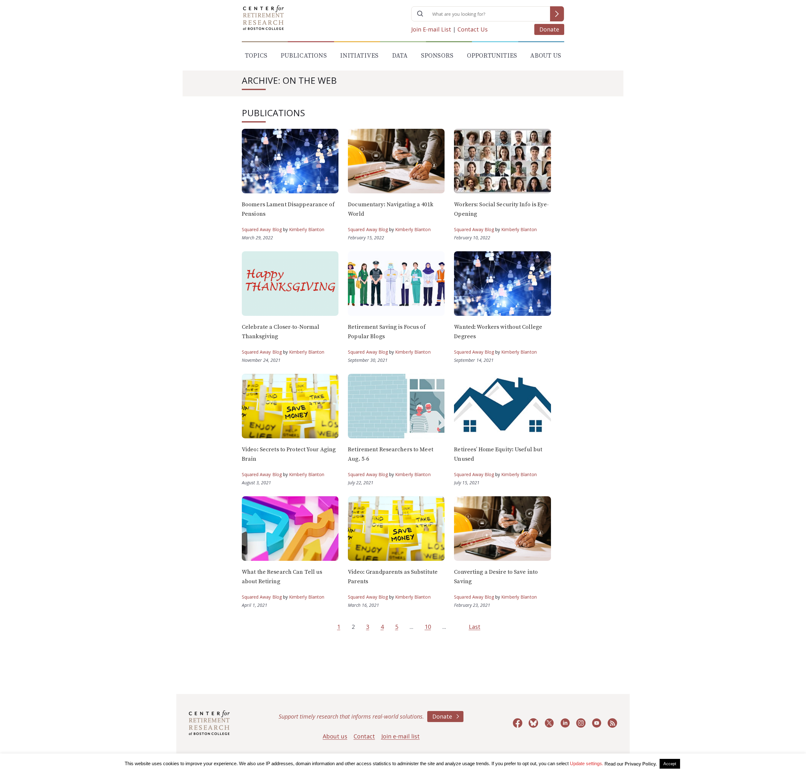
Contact (364, 736)
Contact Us (472, 29)
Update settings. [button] (586, 763)
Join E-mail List (431, 29)
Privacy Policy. (641, 763)
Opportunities (492, 56)
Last (474, 626)
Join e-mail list (400, 736)
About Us (545, 56)
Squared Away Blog (262, 229)
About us (335, 736)
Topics (256, 56)
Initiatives (359, 56)
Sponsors (437, 56)
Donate (549, 29)
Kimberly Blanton (307, 229)
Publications (303, 56)
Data (400, 56)
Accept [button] (669, 763)
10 (428, 626)
